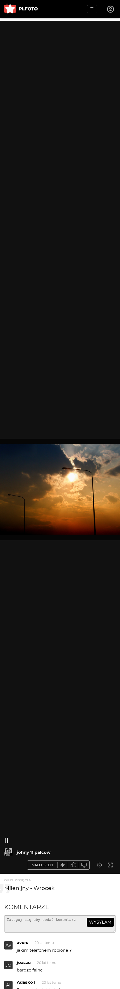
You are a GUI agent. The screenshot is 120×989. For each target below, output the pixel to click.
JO (8, 965)
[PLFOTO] (21, 9)
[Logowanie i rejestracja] (110, 9)
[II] (8, 852)
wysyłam (100, 922)
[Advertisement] (60, 80)
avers (22, 942)
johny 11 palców (34, 852)
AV (8, 945)
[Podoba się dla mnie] (73, 865)
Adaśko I (26, 982)
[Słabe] (84, 865)
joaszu (24, 962)
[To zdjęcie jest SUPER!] (62, 865)
